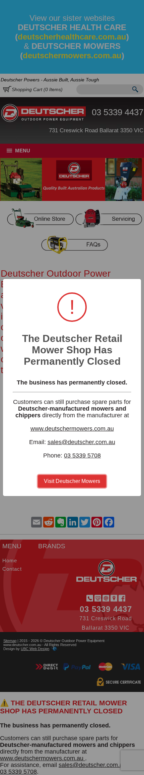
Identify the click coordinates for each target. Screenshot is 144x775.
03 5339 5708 (82, 455)
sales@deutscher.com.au (81, 442)
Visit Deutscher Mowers (72, 481)
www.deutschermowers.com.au (72, 428)
